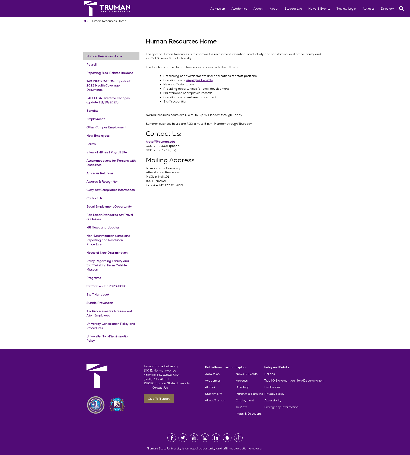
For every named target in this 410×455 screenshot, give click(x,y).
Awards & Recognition (102, 181)
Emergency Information (281, 407)
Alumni (258, 8)
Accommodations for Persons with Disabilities (111, 163)
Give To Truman (159, 399)
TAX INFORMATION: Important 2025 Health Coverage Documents (108, 85)
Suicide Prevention (99, 303)
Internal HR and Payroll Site (106, 152)
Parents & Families (249, 394)
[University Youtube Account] (194, 437)
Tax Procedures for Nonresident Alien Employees (109, 313)
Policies (269, 374)
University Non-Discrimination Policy (107, 338)
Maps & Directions (249, 413)
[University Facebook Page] (171, 437)
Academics (239, 8)
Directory (387, 8)
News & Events (319, 8)
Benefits (92, 111)
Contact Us (94, 198)
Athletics (369, 8)
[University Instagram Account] (205, 437)
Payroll (91, 64)
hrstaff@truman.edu (160, 141)
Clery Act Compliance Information (110, 190)
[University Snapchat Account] (227, 437)
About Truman (215, 400)
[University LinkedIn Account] (216, 437)
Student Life (293, 8)
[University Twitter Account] (183, 437)
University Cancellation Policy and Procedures (110, 326)
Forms (91, 144)
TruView (241, 407)
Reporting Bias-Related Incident (109, 73)
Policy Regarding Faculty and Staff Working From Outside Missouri (107, 265)
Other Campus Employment (106, 127)
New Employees (98, 136)
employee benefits (199, 80)
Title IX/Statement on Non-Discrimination (294, 380)
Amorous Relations (99, 173)
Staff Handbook (97, 294)
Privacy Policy (274, 394)
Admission (217, 8)
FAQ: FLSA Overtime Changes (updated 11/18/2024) (108, 100)
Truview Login (346, 8)
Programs (93, 278)
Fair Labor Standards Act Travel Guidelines (109, 217)
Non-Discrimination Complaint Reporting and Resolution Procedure (108, 240)
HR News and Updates (103, 227)
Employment (95, 119)
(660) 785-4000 (156, 379)
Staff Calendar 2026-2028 (106, 286)
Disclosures (272, 387)
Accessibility (272, 400)
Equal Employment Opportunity (109, 206)
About (274, 8)
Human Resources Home (104, 56)
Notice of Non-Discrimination (107, 253)
